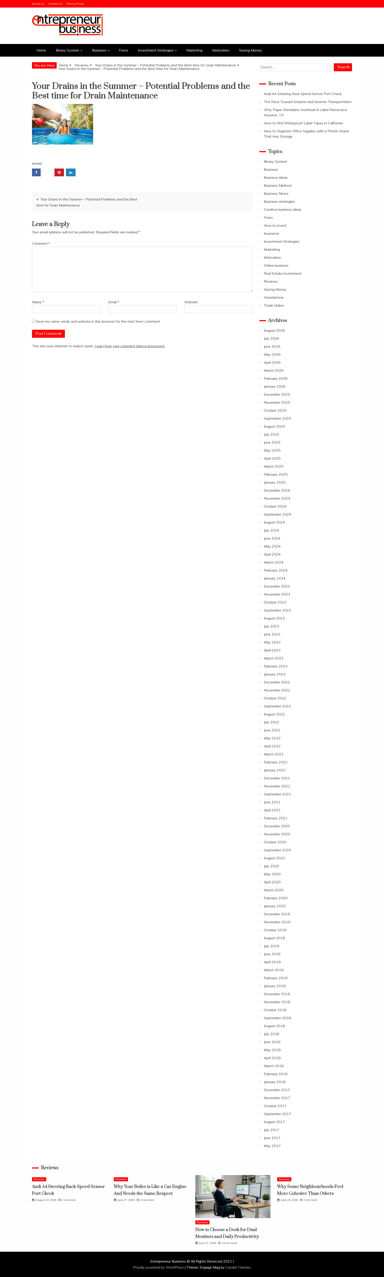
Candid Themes (238, 1267)
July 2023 (271, 626)
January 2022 (275, 770)
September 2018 (277, 1018)
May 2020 (272, 874)
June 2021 (272, 802)
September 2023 (277, 610)
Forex (123, 50)
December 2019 (277, 914)
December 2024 (277, 490)
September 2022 (277, 706)
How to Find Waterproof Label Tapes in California (303, 123)
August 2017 (274, 1122)
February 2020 (276, 898)
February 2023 (276, 666)
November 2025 (277, 402)
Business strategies (279, 201)
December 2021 (277, 778)
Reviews (271, 281)
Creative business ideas (282, 209)
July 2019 (271, 946)
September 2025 (277, 418)
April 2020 (272, 882)
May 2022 (272, 738)
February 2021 (276, 818)
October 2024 (275, 506)
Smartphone (274, 297)
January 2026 (275, 386)
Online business (276, 265)
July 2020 (271, 866)
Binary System (67, 50)
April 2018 (272, 1058)
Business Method (277, 185)
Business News (276, 193)
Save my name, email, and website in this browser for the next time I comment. (98, 321)
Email (113, 302)
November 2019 (277, 922)
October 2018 (275, 1010)
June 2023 (272, 634)
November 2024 (277, 498)
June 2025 (272, 442)
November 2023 (277, 594)
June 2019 (272, 954)
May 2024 (272, 546)
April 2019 (272, 962)
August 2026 (274, 330)
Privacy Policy (75, 3)
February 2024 (276, 570)
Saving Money (250, 50)
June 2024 (272, 538)
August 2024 (274, 522)
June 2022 (272, 730)
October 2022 (275, 698)
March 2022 (274, 754)
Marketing (194, 50)
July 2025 (271, 434)
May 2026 (272, 354)
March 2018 (274, 1066)
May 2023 (272, 642)
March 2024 (274, 562)
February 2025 (276, 474)
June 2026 (272, 346)
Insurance (271, 233)
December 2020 (277, 826)
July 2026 (271, 338)
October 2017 (275, 1106)
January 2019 (275, 986)
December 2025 (277, 394)
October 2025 (275, 410)
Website (191, 302)
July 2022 (271, 722)
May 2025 (272, 450)
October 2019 (275, 930)
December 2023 (277, 586)
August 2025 (274, 426)
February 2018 (276, 1074)
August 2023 (274, 618)
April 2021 (272, 810)
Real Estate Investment (283, 273)
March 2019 (274, 970)
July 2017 (271, 1130)
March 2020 (274, 890)
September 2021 (277, 794)
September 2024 (277, 514)
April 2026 (272, 362)
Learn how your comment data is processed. (130, 346)
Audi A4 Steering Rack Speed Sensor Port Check (303, 93)
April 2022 (272, 746)
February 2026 (276, 378)
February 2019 (276, 978)
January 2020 (275, 906)
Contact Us (55, 3)
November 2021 (277, 786)
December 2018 (277, 994)
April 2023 (272, 650)
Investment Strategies (156, 50)
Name (38, 302)
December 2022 (277, 682)
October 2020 (275, 842)
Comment (41, 243)
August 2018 (274, 1026)
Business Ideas (276, 177)
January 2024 (275, 578)
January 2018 (275, 1082)
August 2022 (274, 714)
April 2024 (272, 554)
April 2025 (272, 458)
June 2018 (272, 1042)
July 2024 (271, 530)
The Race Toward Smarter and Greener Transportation (308, 101)
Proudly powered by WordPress (159, 1267)
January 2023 (275, 674)
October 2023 (275, 602)
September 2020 (277, 850)
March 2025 (274, 466)
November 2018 (277, 1002)
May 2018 (272, 1050)
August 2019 (274, 938)
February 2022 (276, 762)
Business (99, 50)
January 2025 (275, 482)
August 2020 (274, 858)
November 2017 (277, 1098)
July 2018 (271, 1034)
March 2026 (274, 370)
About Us (38, 3)
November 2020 (277, 834)
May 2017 (272, 1146)
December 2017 (277, 1090)
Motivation (220, 50)
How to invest (275, 225)
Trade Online (274, 305)
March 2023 (274, 658)
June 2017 (272, 1138)
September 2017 (277, 1114)
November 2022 (277, 690)
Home (41, 50)
